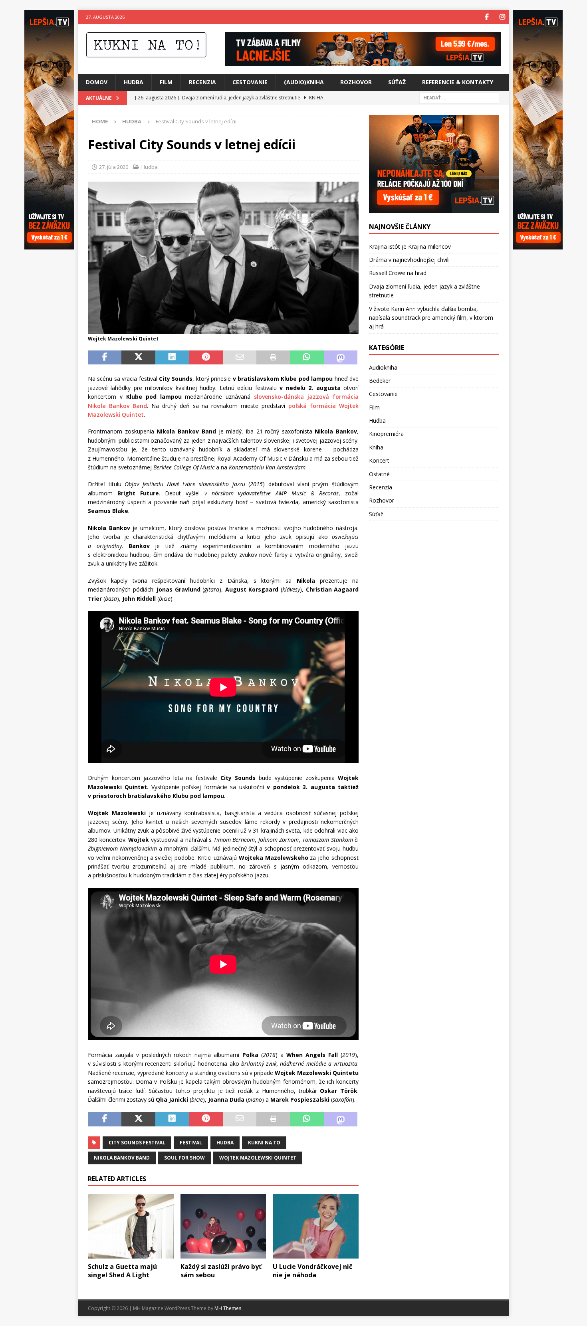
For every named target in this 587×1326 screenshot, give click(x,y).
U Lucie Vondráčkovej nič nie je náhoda (312, 1270)
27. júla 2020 (113, 166)
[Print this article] (273, 357)
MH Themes (227, 1308)
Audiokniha (383, 367)
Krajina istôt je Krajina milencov (410, 246)
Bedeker (380, 380)
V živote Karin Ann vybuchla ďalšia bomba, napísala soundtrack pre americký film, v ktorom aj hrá (431, 318)
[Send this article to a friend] (239, 357)
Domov (96, 82)
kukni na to (264, 1142)
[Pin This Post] (205, 357)
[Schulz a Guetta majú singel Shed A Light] (131, 1226)
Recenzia (202, 82)
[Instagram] (502, 17)
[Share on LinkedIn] (172, 357)
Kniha (376, 447)
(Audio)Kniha (304, 82)
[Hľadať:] (459, 97)
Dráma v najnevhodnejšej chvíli (409, 259)
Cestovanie (250, 82)
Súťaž (397, 82)
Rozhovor (356, 82)
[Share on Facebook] (104, 357)
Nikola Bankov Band (122, 1157)
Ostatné (379, 474)
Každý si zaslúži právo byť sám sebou (221, 1270)
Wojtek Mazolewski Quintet (257, 1157)
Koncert (379, 460)
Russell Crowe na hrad (397, 273)
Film (166, 82)
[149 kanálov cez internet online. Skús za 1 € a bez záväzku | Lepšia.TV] (363, 61)
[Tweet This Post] (138, 357)
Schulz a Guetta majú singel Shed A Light (122, 1270)
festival (191, 1142)
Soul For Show (184, 1157)
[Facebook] (487, 17)
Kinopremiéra (386, 433)
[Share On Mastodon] (340, 357)
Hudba (133, 82)
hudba (225, 1142)
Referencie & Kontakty (457, 82)
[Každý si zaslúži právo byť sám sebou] (223, 1226)
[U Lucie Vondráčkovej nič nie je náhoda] (316, 1226)
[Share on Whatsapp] (306, 357)
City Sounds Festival (137, 1142)
